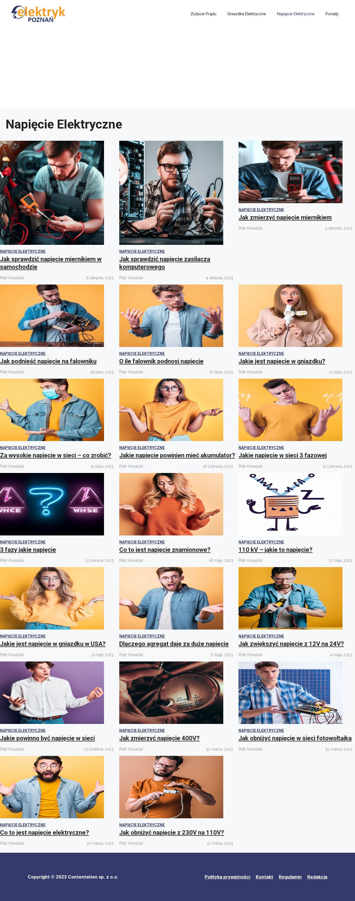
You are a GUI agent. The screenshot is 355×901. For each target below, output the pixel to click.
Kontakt (264, 877)
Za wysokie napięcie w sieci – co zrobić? (55, 455)
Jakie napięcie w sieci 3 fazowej (283, 455)
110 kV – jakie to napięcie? (276, 549)
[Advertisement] (177, 69)
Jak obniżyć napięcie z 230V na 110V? (171, 832)
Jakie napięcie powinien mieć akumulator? (177, 455)
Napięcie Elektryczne (296, 13)
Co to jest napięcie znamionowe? (165, 549)
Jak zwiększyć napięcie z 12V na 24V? (291, 643)
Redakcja (317, 877)
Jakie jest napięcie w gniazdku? (282, 361)
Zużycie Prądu (203, 13)
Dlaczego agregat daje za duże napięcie (174, 643)
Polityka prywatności (227, 877)
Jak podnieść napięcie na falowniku (48, 361)
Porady (332, 13)
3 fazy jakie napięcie (28, 549)
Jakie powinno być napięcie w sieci (47, 738)
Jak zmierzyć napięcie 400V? (159, 738)
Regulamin (290, 877)
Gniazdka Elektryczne (246, 13)
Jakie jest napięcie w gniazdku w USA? (53, 643)
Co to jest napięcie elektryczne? (44, 832)
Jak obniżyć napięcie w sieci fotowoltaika (295, 738)
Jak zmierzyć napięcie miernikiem (285, 217)
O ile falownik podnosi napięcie (161, 361)
